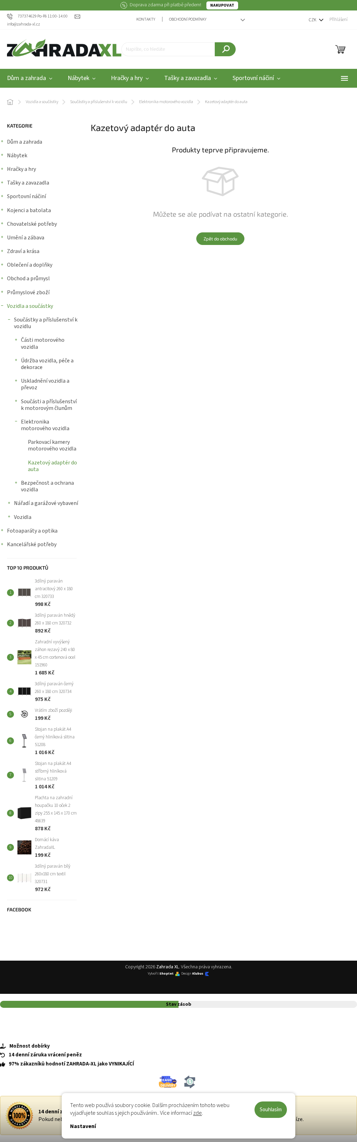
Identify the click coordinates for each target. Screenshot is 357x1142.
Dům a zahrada (24, 142)
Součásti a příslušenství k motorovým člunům (49, 405)
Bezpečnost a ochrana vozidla (47, 486)
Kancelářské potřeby (31, 544)
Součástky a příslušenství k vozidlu (45, 323)
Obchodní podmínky (187, 19)
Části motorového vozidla (42, 343)
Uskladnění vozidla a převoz (45, 384)
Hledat (225, 49)
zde (197, 1113)
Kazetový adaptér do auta (52, 466)
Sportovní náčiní (26, 196)
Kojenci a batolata (29, 210)
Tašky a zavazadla (28, 183)
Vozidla (22, 517)
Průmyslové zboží (28, 292)
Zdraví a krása (23, 251)
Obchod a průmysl (28, 278)
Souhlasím (271, 1109)
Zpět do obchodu (220, 238)
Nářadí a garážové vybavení (46, 503)
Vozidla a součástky (30, 306)
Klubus (197, 973)
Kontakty (145, 19)
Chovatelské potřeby (32, 224)
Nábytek (17, 155)
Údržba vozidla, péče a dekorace (47, 364)
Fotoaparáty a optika (32, 531)
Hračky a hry (21, 169)
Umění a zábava (25, 237)
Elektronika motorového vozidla (45, 425)
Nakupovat (222, 5)
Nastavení (83, 1126)
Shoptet (166, 973)
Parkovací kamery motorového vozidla (52, 445)
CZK (313, 20)
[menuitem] (81, 78)
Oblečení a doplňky (29, 265)
